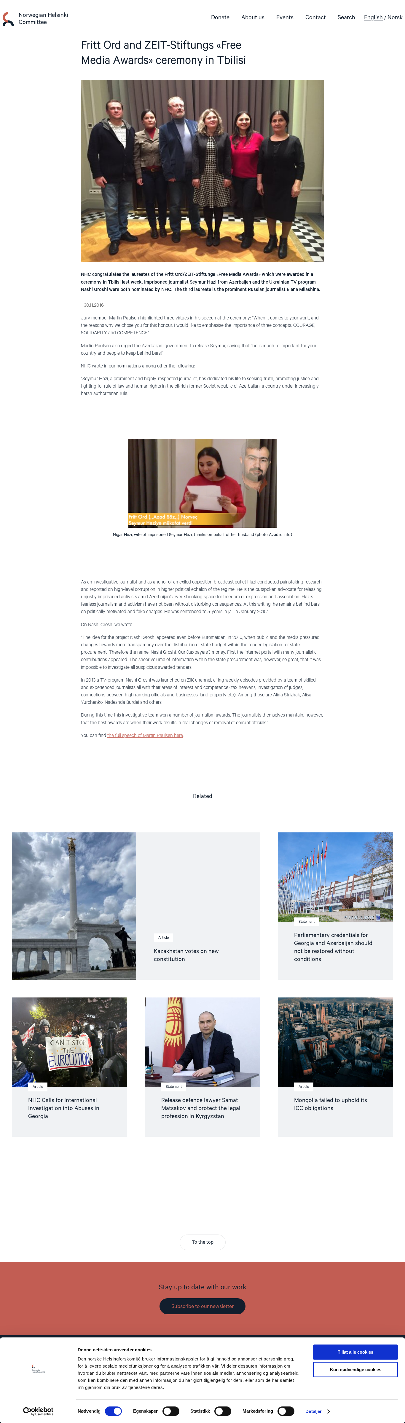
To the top (202, 1242)
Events (285, 17)
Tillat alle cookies (355, 1352)
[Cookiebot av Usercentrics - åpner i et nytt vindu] (38, 1411)
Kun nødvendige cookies (355, 1369)
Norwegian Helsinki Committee (43, 19)
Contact (315, 17)
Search (346, 17)
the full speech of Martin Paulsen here (145, 735)
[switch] (170, 1411)
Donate (220, 17)
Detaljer (313, 1411)
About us (252, 17)
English (373, 17)
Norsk (395, 17)
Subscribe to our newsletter (202, 1307)
